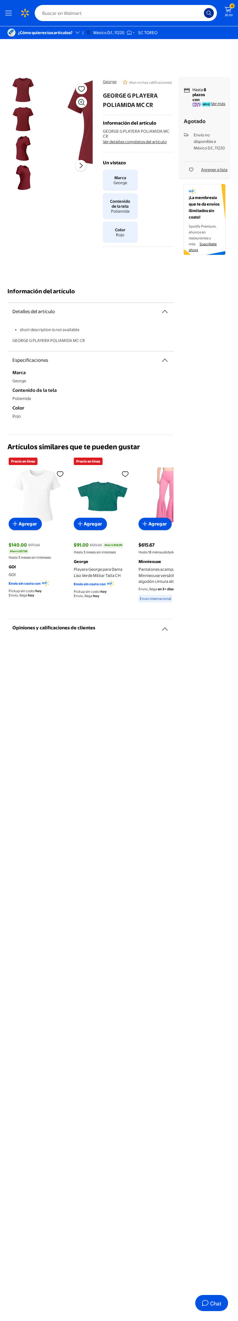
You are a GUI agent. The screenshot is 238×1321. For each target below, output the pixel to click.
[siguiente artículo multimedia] (80, 165)
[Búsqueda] (209, 13)
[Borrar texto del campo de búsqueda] (201, 13)
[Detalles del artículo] (165, 312)
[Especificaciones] (165, 360)
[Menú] (10, 13)
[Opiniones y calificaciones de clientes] (165, 627)
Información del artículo (41, 291)
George (110, 81)
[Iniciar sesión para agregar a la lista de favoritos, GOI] (60, 474)
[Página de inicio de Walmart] (25, 13)
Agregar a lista (214, 169)
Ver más (218, 103)
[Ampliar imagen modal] (81, 102)
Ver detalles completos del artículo (135, 141)
